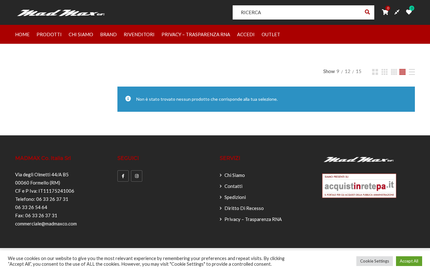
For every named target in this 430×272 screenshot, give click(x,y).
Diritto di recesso (244, 208)
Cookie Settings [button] (374, 261)
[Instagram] (136, 176)
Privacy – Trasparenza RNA (195, 34)
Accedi (246, 34)
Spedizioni (235, 197)
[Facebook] (123, 176)
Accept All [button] (409, 261)
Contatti (233, 186)
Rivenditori (139, 34)
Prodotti (49, 34)
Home (22, 34)
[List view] (412, 72)
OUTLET (271, 34)
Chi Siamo (81, 34)
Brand (108, 34)
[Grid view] (375, 72)
